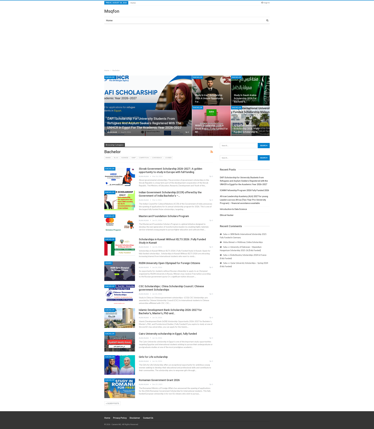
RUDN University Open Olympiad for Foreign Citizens (169, 263)
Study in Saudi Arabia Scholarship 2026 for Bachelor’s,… (245, 98)
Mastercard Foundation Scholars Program (164, 216)
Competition (144, 158)
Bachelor (109, 77)
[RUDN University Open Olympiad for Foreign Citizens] (119, 271)
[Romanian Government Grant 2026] (119, 388)
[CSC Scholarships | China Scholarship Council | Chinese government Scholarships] (119, 294)
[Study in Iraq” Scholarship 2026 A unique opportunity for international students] (211, 90)
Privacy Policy (120, 418)
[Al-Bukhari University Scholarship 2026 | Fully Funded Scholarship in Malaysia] (250, 121)
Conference (157, 158)
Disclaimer (135, 418)
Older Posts (113, 403)
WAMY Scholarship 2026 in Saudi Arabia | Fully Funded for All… (211, 128)
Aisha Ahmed (228, 242)
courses (168, 158)
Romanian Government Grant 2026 (159, 380)
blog (116, 158)
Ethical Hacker (227, 215)
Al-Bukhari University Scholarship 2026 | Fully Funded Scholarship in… (246, 128)
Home (133, 3)
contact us (148, 418)
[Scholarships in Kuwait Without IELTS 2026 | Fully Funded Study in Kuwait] (119, 247)
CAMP (133, 158)
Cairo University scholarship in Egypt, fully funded (168, 333)
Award (108, 158)
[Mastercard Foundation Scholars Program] (119, 224)
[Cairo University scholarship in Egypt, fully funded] (119, 342)
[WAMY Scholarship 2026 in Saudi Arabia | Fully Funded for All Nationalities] (211, 121)
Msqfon (111, 11)
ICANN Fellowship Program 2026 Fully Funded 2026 (244, 190)
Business (124, 158)
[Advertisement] (187, 46)
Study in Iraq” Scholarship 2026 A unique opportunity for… (209, 98)
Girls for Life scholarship (153, 356)
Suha (225, 234)
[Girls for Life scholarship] (119, 365)
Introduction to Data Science (233, 209)
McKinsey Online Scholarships (250, 242)
